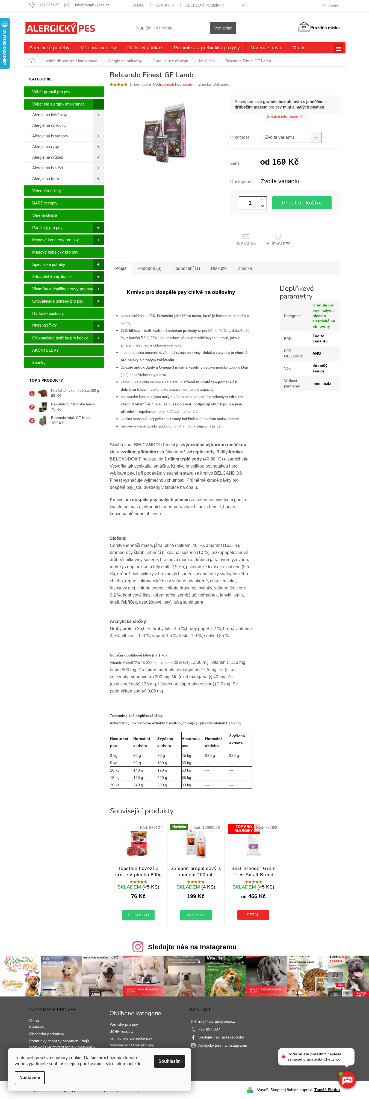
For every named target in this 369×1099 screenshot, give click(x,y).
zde (137, 1063)
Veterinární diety (46, 190)
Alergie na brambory (50, 136)
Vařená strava (44, 215)
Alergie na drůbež (47, 157)
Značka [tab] (245, 268)
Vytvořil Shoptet (270, 1090)
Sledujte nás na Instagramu (192, 947)
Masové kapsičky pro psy (55, 252)
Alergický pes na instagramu (222, 1045)
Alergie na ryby (45, 146)
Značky (39, 362)
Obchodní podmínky (205, 5)
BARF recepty (45, 203)
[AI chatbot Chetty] (347, 1080)
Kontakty (165, 5)
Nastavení (29, 1077)
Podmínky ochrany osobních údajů (59, 1041)
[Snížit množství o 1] (262, 206)
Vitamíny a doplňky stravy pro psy (62, 289)
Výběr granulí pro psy (51, 91)
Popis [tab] (120, 268)
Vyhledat (223, 28)
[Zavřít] (348, 1054)
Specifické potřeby (48, 264)
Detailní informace (282, 116)
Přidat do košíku (302, 202)
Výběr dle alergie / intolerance (58, 104)
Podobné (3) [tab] (149, 268)
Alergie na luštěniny (49, 114)
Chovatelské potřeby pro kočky (60, 338)
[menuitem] (49, 47)
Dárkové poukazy (48, 313)
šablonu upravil (313, 1090)
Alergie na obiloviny (49, 125)
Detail (253, 914)
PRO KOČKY (44, 325)
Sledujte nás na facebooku (221, 1037)
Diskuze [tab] (219, 268)
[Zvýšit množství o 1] (262, 200)
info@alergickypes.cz (216, 1021)
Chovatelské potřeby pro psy (58, 301)
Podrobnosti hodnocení (173, 84)
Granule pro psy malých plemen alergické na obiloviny (323, 316)
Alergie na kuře (45, 178)
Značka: (213, 84)
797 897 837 (209, 1029)
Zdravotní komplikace (51, 276)
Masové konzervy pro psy (55, 239)
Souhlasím (169, 1061)
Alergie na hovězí (47, 167)
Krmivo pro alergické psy (131, 1038)
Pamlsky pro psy (47, 227)
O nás (138, 5)
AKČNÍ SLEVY (45, 350)
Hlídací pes (278, 244)
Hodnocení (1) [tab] (186, 268)
